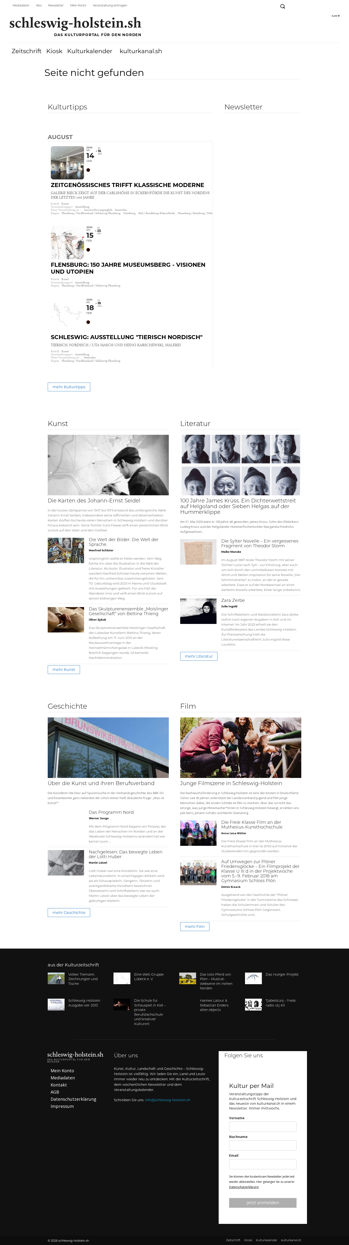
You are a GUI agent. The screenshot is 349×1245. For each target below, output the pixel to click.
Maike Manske (231, 551)
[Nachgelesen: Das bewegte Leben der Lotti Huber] (66, 862)
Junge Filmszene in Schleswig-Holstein (231, 783)
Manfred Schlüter (101, 550)
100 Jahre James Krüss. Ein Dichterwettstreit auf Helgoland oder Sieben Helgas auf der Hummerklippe (238, 506)
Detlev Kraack (231, 887)
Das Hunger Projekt (282, 975)
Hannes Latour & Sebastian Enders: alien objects (214, 1005)
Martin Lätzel (98, 862)
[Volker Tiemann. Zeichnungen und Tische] (56, 978)
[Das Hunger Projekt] (253, 978)
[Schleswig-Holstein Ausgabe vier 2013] (56, 1005)
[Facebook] (293, 5)
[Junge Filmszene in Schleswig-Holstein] (240, 747)
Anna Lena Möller (233, 833)
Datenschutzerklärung (244, 1187)
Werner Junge (99, 818)
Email (233, 1155)
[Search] (51, 127)
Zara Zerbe (233, 601)
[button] (282, 6)
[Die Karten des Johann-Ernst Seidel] (108, 465)
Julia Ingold (229, 606)
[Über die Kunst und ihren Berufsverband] (108, 747)
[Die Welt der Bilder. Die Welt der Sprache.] (66, 550)
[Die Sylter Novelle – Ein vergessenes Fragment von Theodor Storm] (198, 552)
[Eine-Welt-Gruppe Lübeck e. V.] (121, 978)
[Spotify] (325, 5)
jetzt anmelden (263, 1202)
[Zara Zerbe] (198, 611)
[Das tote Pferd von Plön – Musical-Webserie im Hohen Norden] (187, 978)
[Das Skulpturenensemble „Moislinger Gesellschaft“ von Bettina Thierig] (66, 619)
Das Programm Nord (111, 813)
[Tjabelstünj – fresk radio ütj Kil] (253, 1005)
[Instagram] (303, 5)
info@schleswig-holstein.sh (167, 1100)
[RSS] (335, 5)
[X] (275, 1072)
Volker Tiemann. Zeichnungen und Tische (83, 979)
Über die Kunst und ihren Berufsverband (101, 783)
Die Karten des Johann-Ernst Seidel (94, 501)
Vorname (237, 1118)
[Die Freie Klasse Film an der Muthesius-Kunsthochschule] (198, 833)
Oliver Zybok (97, 619)
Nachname (238, 1136)
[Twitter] (314, 5)
